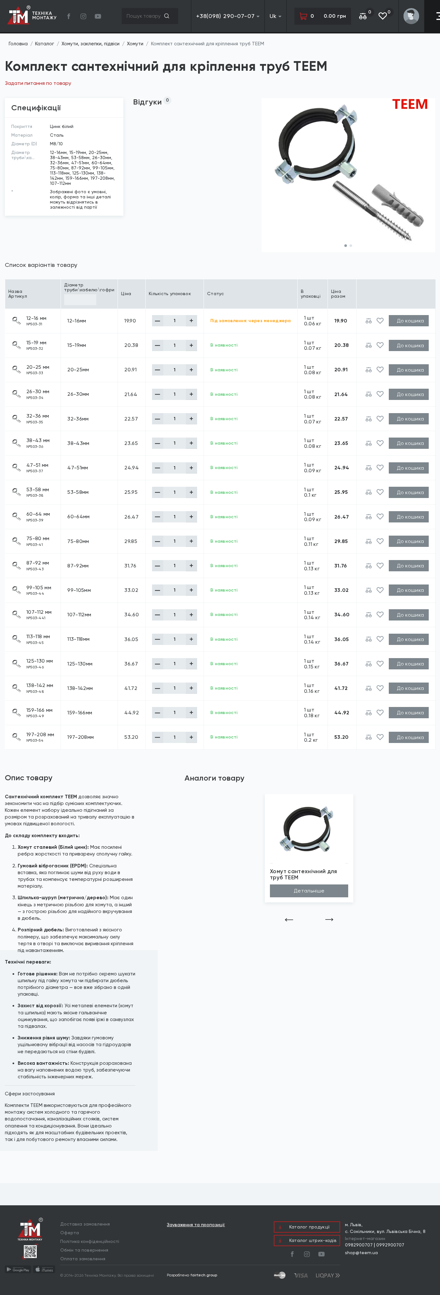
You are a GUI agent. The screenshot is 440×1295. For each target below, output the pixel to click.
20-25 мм (38, 367)
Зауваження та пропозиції (196, 1224)
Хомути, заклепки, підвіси (91, 44)
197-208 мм (40, 735)
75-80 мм (38, 538)
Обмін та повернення (84, 1250)
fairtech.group (204, 1275)
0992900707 (390, 1244)
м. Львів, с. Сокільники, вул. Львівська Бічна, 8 (385, 1228)
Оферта (69, 1232)
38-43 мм (38, 440)
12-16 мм (36, 318)
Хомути (135, 44)
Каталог (44, 44)
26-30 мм (38, 391)
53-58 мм (37, 490)
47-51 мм (37, 465)
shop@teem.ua (361, 1252)
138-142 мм (39, 685)
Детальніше (309, 891)
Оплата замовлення (82, 1258)
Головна (18, 44)
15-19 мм (36, 343)
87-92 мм (37, 563)
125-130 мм (39, 661)
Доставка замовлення (85, 1224)
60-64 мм (38, 514)
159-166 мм (39, 710)
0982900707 (359, 1244)
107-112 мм (39, 612)
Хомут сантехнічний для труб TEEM (303, 874)
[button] (345, 245)
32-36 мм (37, 416)
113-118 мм (38, 636)
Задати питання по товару (38, 83)
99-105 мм (38, 588)
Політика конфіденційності (89, 1241)
